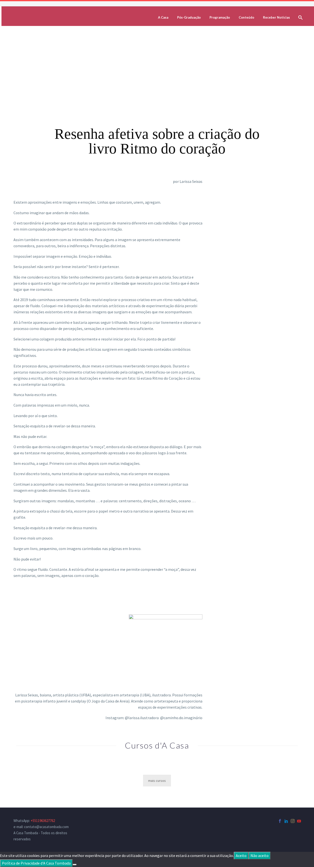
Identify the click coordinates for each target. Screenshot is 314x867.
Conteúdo (246, 17)
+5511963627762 (43, 820)
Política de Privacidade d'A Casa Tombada (36, 863)
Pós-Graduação (189, 17)
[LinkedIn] (286, 821)
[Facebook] (280, 821)
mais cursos (157, 780)
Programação (219, 17)
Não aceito (259, 855)
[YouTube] (299, 821)
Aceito (241, 855)
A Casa (163, 17)
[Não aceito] (75, 864)
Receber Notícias (276, 17)
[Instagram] (293, 821)
